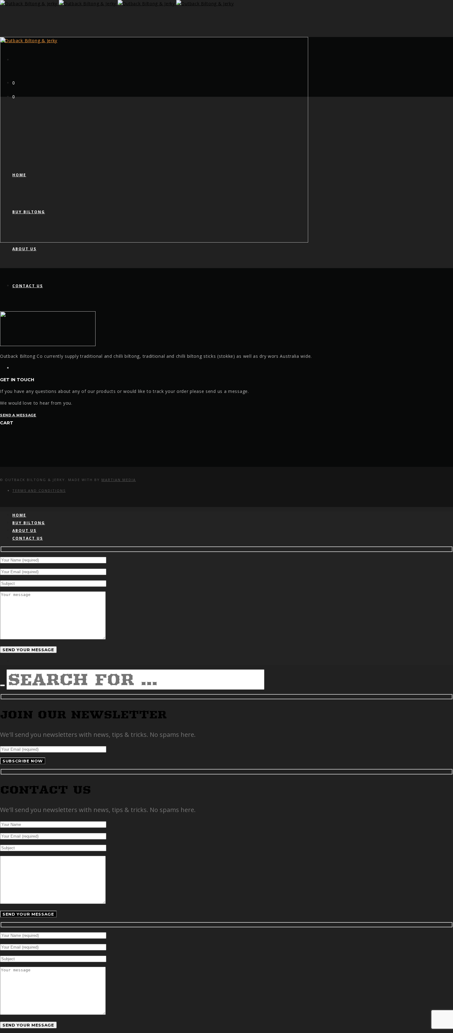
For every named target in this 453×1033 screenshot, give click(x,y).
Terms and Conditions (39, 490)
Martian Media (118, 479)
